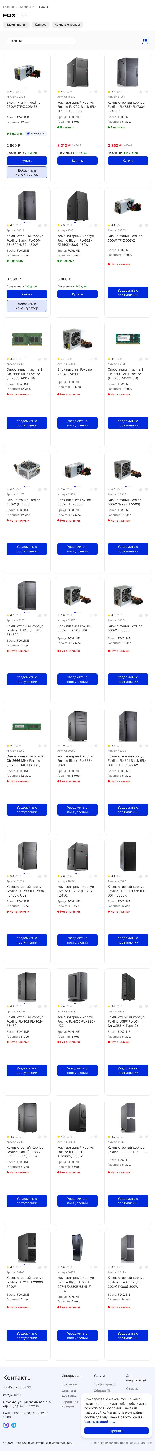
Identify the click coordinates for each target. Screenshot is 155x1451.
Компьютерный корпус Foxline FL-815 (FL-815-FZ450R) (25, 630)
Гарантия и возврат (70, 1404)
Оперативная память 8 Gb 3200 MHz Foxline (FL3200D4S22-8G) (126, 373)
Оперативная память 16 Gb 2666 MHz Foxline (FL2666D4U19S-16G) (25, 760)
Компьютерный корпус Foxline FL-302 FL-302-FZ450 (25, 1021)
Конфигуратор (105, 1384)
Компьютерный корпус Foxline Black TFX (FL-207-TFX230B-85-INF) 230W (75, 1284)
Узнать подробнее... (100, 1422)
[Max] (6, 1425)
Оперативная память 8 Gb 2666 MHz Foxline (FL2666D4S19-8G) (25, 373)
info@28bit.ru (12, 1395)
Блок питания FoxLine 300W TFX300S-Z (125, 238)
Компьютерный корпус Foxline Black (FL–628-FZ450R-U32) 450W (75, 240)
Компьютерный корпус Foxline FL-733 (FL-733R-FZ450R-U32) (26, 891)
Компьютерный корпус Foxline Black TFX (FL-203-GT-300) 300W (126, 1282)
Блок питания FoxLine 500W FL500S (125, 628)
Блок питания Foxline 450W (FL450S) (23, 502)
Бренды (25, 6)
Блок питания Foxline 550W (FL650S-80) (74, 628)
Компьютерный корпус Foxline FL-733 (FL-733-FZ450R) (126, 106)
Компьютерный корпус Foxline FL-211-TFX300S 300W (25, 1282)
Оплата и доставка (69, 1393)
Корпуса (40, 24)
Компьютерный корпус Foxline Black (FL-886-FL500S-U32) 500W (25, 1151)
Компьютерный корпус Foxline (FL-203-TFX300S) (128, 1149)
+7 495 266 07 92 (17, 1387)
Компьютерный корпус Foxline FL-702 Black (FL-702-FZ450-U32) (76, 106)
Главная (9, 6)
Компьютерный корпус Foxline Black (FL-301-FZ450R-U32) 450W (25, 240)
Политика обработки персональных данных (121, 1442)
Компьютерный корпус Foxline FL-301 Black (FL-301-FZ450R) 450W (127, 760)
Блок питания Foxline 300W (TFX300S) (74, 502)
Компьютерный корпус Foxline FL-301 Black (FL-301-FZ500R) (127, 891)
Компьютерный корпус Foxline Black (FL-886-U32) (75, 760)
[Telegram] (14, 1425)
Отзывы (132, 1389)
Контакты (69, 1384)
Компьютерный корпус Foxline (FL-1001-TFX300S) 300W (75, 1151)
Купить (26, 161)
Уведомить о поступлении (128, 292)
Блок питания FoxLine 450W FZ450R (74, 371)
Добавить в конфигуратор (27, 172)
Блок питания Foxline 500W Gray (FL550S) (124, 502)
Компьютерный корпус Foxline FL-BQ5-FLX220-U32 (76, 1021)
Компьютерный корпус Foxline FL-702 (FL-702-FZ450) (75, 891)
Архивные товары (67, 24)
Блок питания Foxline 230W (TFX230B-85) (23, 104)
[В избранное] (45, 92)
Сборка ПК (102, 1391)
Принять (116, 1431)
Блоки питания (16, 24)
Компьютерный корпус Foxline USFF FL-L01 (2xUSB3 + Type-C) (126, 1021)
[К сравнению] (40, 92)
